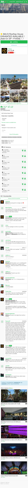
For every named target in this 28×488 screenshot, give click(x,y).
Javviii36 (7, 365)
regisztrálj (4, 383)
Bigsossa (7, 285)
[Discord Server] (13, 50)
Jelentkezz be (17, 382)
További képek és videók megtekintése (14, 103)
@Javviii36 (7, 376)
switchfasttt (8, 240)
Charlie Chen (8, 291)
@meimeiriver (8, 218)
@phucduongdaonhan (10, 301)
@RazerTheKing (9, 233)
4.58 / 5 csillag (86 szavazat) (5, 110)
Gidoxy (10, 49)
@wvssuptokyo (8, 367)
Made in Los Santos (5, 483)
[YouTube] (11, 50)
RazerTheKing (8, 207)
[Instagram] (10, 50)
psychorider (8, 231)
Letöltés (15, 42)
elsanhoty (7, 201)
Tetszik (11, 107)
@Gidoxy (7, 234)
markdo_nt (7, 255)
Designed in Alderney (5, 482)
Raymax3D (7, 321)
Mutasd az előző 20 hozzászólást (14, 198)
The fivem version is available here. (9, 122)
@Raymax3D (8, 347)
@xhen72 (7, 203)
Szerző (10, 216)
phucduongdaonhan (10, 277)
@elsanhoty (8, 273)
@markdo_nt (8, 263)
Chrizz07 (7, 247)
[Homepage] (8, 50)
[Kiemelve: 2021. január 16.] (1, 34)
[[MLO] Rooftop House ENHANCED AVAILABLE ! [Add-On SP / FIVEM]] (14, 81)
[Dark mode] (24, 1)
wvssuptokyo (8, 358)
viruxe (6, 225)
